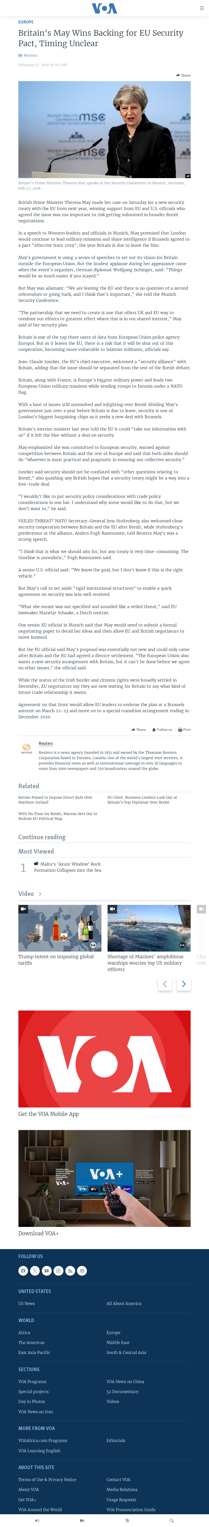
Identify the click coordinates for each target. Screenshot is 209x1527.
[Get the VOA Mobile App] (104, 1059)
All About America (124, 1303)
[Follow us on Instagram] (58, 1271)
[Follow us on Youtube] (46, 1271)
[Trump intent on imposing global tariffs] (59, 928)
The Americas (31, 1342)
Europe (26, 22)
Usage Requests (121, 1499)
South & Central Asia (126, 1352)
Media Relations (122, 1489)
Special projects (33, 1391)
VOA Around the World (40, 1509)
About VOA (28, 1489)
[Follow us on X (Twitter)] (35, 1271)
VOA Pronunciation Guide (131, 1509)
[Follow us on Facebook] (23, 1271)
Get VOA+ (27, 1499)
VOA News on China (125, 1381)
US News (26, 1303)
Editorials (116, 1440)
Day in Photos (31, 1401)
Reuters (30, 55)
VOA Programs (32, 1381)
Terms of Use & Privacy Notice (47, 1479)
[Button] (183, 75)
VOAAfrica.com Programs (42, 1440)
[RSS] (70, 1271)
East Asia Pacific (34, 1352)
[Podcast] (82, 1271)
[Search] (171, 1520)
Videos (113, 1401)
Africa (24, 1332)
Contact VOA (118, 1479)
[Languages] (127, 1520)
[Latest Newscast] (37, 1520)
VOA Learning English (39, 1450)
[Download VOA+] (104, 1178)
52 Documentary (122, 1391)
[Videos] (82, 1520)
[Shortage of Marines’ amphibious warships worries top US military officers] (149, 928)
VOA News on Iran (35, 1411)
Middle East (118, 1342)
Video (26, 894)
